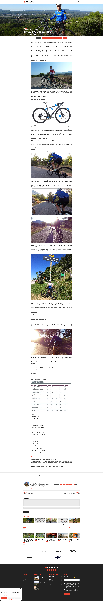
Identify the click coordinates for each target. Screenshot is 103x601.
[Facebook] (30, 488)
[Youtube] (51, 570)
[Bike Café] (29, 1)
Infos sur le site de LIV (34, 456)
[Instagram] (31, 488)
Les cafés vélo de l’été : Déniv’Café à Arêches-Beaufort (51, 540)
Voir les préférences (17, 597)
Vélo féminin (62, 475)
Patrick (27, 34)
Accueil (25, 29)
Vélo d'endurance (58, 475)
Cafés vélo (24, 542)
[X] (32, 488)
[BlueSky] (55, 570)
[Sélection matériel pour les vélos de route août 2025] (63, 520)
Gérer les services (5, 595)
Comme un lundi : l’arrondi (39, 539)
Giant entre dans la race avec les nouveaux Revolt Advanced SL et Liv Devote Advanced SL (28, 525)
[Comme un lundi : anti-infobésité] (63, 535)
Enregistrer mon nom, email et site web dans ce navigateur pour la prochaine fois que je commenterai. (40, 509)
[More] (76, 484)
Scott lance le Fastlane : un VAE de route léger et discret (51, 524)
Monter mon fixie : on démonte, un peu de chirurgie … (42, 588)
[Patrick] (25, 34)
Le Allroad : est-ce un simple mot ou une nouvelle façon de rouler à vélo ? (74, 525)
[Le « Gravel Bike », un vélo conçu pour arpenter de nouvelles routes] (36, 578)
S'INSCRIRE (67, 593)
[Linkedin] (53, 570)
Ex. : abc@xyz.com (66, 581)
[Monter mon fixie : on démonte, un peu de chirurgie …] (36, 588)
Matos (27, 29)
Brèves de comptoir (36, 540)
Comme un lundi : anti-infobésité (63, 539)
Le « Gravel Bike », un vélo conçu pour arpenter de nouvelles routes (43, 578)
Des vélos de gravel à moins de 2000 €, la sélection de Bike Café (40, 524)
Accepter (4, 597)
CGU (9, 599)
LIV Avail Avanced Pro (52, 475)
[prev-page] (24, 528)
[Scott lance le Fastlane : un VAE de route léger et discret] (51, 520)
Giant (46, 475)
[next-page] (25, 528)
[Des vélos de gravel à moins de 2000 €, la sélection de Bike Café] (40, 520)
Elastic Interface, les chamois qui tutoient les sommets (72, 493)
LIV (48, 475)
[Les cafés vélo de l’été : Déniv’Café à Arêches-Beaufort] (51, 535)
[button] (20, 588)
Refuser (11, 597)
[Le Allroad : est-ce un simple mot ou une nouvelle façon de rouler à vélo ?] (74, 520)
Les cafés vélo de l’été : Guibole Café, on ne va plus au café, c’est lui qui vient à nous (28, 540)
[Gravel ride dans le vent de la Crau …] (36, 583)
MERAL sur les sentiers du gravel (28, 493)
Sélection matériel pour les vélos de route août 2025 (63, 524)
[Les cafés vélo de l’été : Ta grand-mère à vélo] (74, 535)
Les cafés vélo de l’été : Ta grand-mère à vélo (74, 540)
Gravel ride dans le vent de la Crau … (42, 583)
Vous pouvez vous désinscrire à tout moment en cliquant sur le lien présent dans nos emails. (71, 587)
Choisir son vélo (43, 475)
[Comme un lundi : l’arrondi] (40, 535)
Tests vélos (25, 28)
